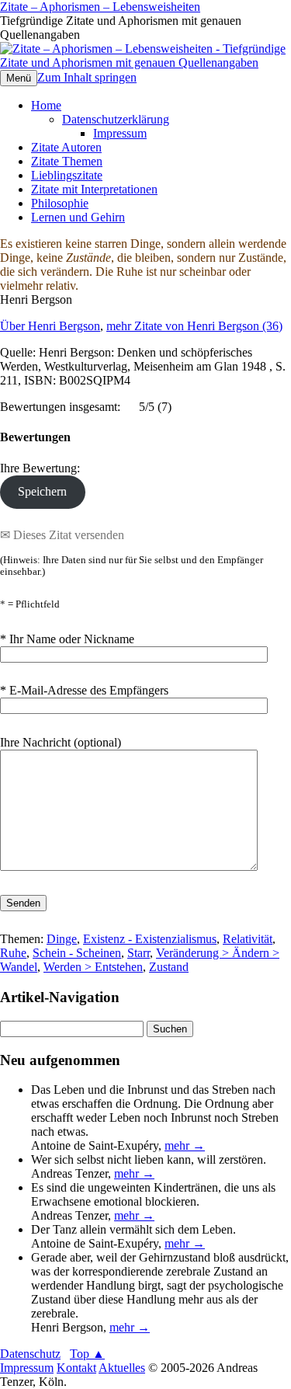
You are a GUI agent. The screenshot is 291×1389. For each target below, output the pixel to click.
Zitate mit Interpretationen (94, 189)
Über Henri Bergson (50, 325)
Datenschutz (30, 1353)
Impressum (120, 133)
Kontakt (76, 1367)
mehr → (185, 1145)
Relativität (247, 938)
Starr (138, 952)
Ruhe (13, 952)
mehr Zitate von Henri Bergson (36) (194, 325)
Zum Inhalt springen (87, 77)
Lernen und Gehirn (78, 217)
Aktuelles (122, 1367)
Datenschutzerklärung (115, 119)
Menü (18, 78)
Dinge (62, 938)
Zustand (169, 966)
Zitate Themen (66, 161)
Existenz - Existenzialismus (150, 938)
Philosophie (59, 203)
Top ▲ (87, 1353)
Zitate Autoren (66, 147)
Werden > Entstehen (93, 966)
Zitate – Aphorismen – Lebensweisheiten (100, 6)
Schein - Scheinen (77, 952)
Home (46, 105)
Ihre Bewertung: (43, 468)
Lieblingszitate (66, 175)
